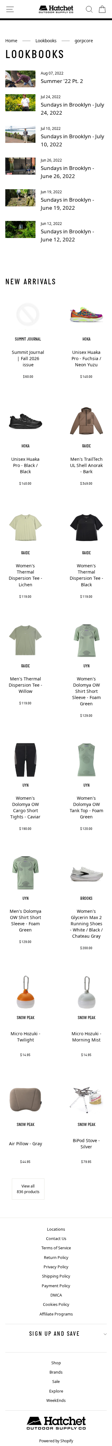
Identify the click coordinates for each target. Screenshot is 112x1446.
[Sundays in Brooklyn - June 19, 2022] (20, 197)
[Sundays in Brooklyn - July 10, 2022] (20, 134)
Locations (56, 1229)
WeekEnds (56, 1400)
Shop (56, 1363)
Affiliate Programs (56, 1314)
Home (11, 40)
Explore (56, 1391)
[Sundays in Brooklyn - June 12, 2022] (20, 229)
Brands (56, 1372)
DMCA (56, 1295)
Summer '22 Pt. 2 (62, 81)
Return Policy (56, 1257)
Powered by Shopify (56, 1441)
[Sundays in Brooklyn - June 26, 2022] (20, 166)
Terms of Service (56, 1248)
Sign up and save (54, 1334)
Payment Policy (56, 1285)
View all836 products (28, 1188)
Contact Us (56, 1238)
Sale (56, 1381)
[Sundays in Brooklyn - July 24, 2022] (20, 102)
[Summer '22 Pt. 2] (20, 79)
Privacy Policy (56, 1267)
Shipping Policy (56, 1276)
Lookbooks (46, 40)
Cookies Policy (56, 1304)
